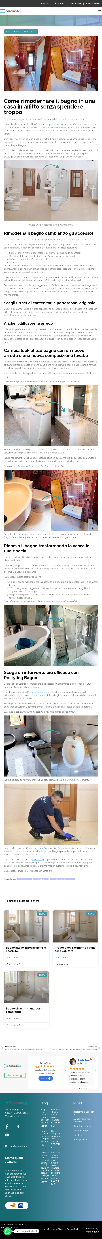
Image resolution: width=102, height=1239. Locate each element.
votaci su (44, 1078)
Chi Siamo (59, 3)
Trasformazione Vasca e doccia (21, 31)
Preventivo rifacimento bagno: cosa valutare (56, 1114)
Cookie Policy (73, 1229)
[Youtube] (7, 1135)
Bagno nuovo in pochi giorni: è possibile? (46, 1114)
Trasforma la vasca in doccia (83, 1113)
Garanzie (43, 3)
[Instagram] (17, 1126)
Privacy (61, 1229)
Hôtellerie (77, 1135)
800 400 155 (38, 859)
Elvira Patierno (84, 1060)
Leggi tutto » (12, 958)
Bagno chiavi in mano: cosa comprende (46, 1135)
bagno (41, 879)
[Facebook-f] (7, 1126)
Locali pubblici (80, 1139)
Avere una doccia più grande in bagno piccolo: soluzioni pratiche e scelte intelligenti (46, 1164)
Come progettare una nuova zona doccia (56, 1136)
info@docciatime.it (19, 1146)
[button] (100, 11)
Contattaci (75, 3)
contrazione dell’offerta (49, 127)
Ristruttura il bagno (82, 1126)
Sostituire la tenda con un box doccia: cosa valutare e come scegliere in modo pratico (55, 1165)
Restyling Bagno (35, 692)
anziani (24, 879)
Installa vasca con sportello (82, 1120)
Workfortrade (92, 1232)
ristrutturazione (62, 879)
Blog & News (92, 3)
